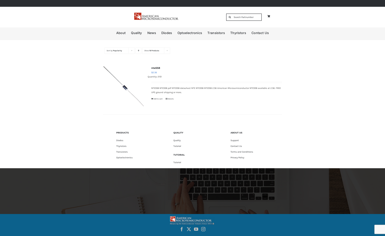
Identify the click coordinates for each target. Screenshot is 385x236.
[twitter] (189, 229)
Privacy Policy (237, 157)
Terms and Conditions (242, 151)
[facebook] (182, 229)
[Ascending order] (138, 51)
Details (171, 99)
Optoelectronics (124, 157)
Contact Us (236, 146)
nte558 (155, 68)
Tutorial (177, 146)
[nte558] (123, 86)
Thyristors (121, 146)
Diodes (119, 140)
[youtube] (196, 229)
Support (235, 140)
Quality (177, 140)
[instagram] (203, 229)
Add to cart (158, 99)
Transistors (122, 151)
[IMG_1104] (156, 13)
